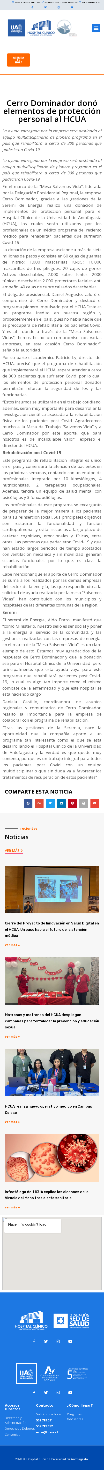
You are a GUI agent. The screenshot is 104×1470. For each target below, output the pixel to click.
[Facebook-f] (32, 7)
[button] (96, 28)
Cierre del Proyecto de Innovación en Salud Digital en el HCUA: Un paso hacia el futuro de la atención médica (52, 929)
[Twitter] (45, 7)
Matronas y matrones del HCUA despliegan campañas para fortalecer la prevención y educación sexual (52, 1021)
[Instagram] (58, 7)
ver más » (12, 945)
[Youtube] (72, 7)
